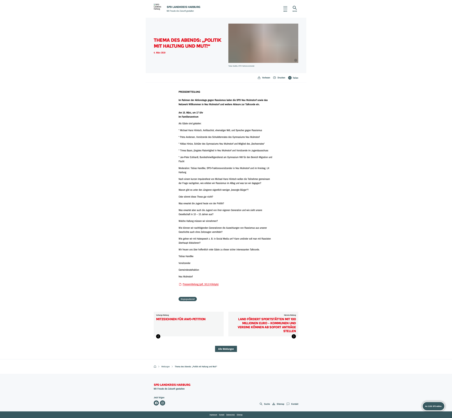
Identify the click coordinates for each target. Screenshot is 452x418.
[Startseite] (155, 366)
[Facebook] (156, 402)
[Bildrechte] (295, 60)
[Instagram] (162, 402)
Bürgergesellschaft (188, 299)
